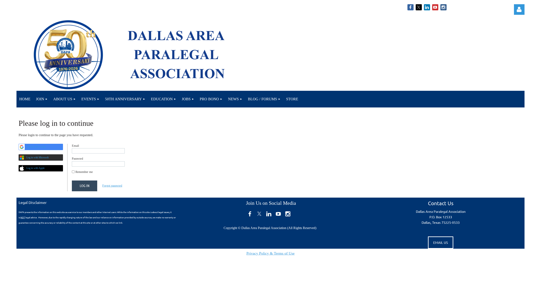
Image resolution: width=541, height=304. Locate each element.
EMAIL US (440, 242)
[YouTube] (435, 7)
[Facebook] (410, 7)
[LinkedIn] (427, 7)
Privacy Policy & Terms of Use (270, 253)
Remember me (84, 172)
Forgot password (112, 185)
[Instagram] (443, 7)
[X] (419, 7)
